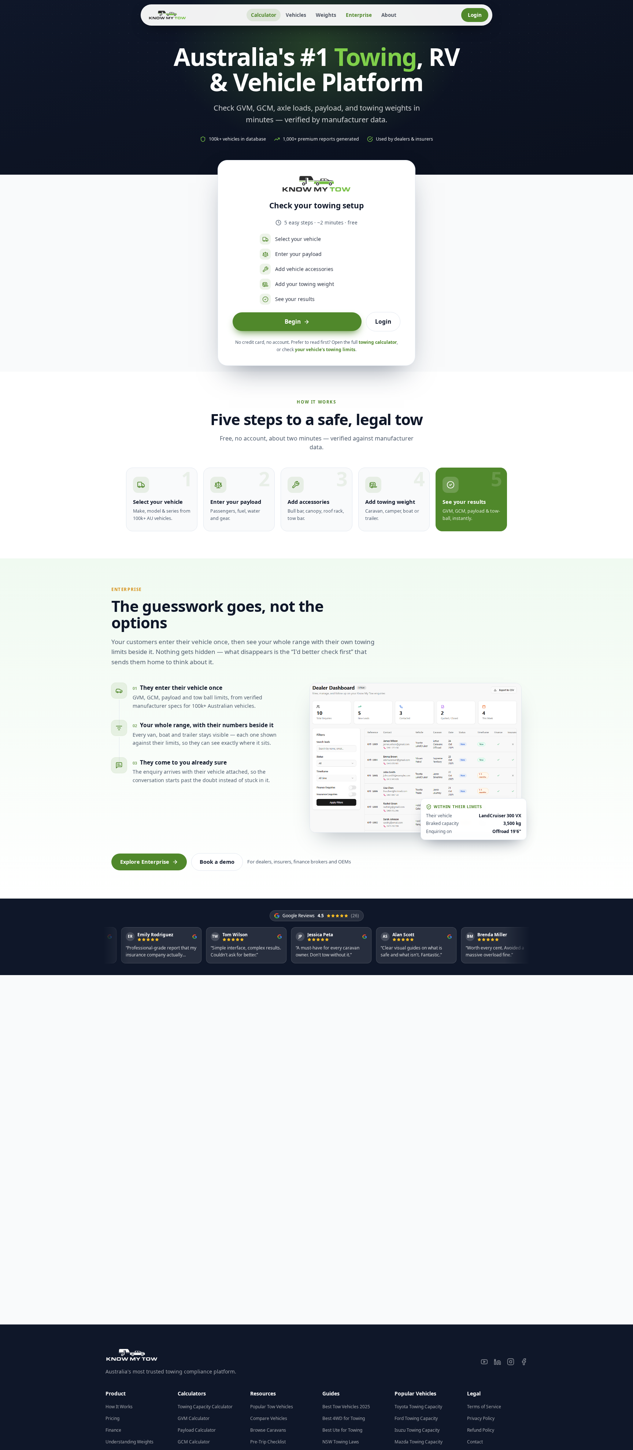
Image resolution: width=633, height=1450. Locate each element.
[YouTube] (484, 1361)
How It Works (119, 1406)
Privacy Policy (481, 1418)
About (388, 15)
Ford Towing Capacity (416, 1418)
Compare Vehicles (268, 1418)
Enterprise (359, 15)
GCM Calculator (194, 1442)
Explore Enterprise (144, 861)
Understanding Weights (129, 1442)
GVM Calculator (194, 1418)
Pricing (112, 1418)
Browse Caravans (268, 1430)
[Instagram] (510, 1361)
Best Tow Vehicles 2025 (346, 1406)
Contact (475, 1442)
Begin (293, 321)
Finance (113, 1430)
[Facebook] (524, 1361)
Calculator (263, 15)
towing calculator (378, 342)
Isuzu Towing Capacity (417, 1430)
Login (475, 15)
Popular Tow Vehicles (271, 1406)
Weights (326, 15)
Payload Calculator (197, 1430)
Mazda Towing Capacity (419, 1442)
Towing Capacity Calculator (205, 1406)
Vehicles (296, 15)
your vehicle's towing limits (325, 349)
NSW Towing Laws (340, 1442)
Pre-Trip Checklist (268, 1442)
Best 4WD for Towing (343, 1418)
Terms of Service (484, 1406)
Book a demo (217, 861)
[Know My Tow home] (167, 15)
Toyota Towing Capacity (418, 1406)
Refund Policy (480, 1430)
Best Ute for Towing (342, 1430)
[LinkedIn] (497, 1361)
